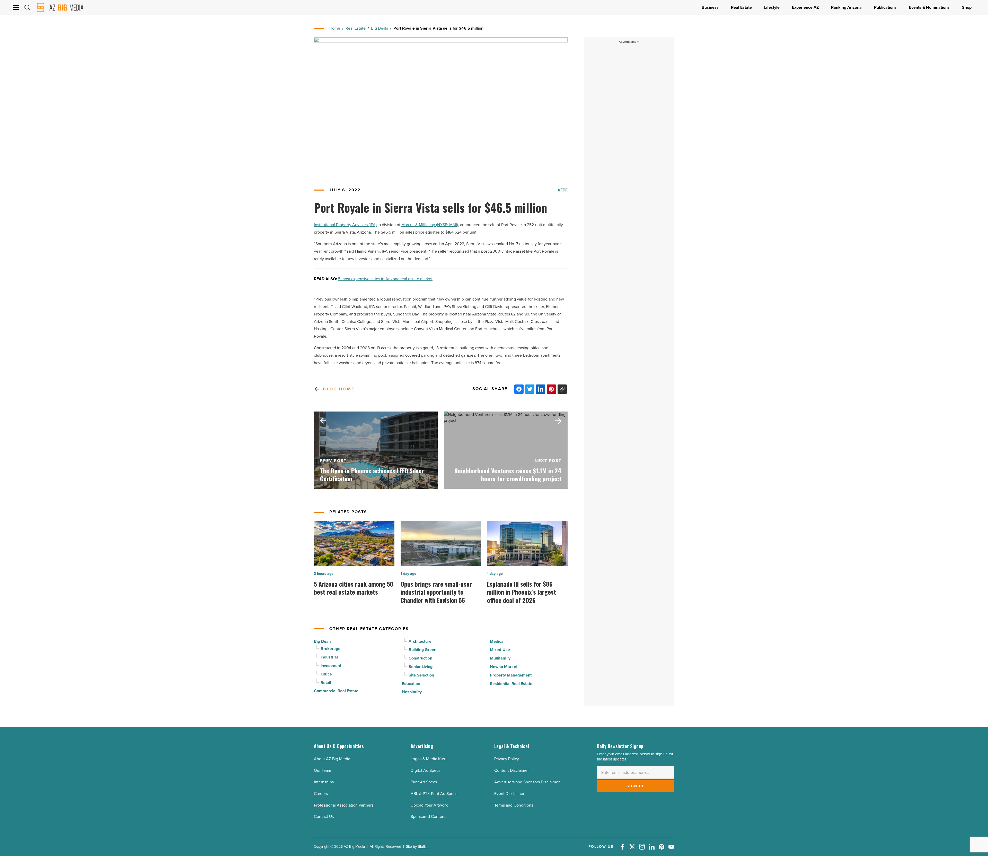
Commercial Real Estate (336, 691)
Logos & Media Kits (428, 759)
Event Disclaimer (509, 794)
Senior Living (421, 667)
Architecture (420, 641)
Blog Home (339, 389)
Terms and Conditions (513, 805)
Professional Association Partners (343, 805)
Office (326, 674)
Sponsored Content (428, 816)
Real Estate (356, 28)
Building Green (422, 650)
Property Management (511, 675)
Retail (326, 683)
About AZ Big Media (332, 759)
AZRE (563, 190)
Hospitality (412, 692)
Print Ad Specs (424, 782)
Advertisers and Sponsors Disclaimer (527, 782)
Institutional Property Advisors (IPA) (345, 225)
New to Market (503, 667)
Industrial (329, 657)
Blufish (423, 846)
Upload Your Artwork (429, 805)
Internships (324, 782)
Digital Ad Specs (425, 770)
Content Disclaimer (511, 770)
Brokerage (330, 649)
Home (334, 28)
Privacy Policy (506, 759)
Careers (321, 794)
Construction (420, 658)
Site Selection (421, 675)
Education (411, 684)
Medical (497, 641)
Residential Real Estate (511, 684)
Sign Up (636, 786)
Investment (331, 666)
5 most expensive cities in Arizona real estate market (385, 279)
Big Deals (379, 28)
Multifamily (500, 658)
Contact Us (324, 816)
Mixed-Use (500, 650)
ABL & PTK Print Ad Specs (434, 794)
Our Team (322, 770)
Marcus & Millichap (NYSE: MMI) (429, 225)
